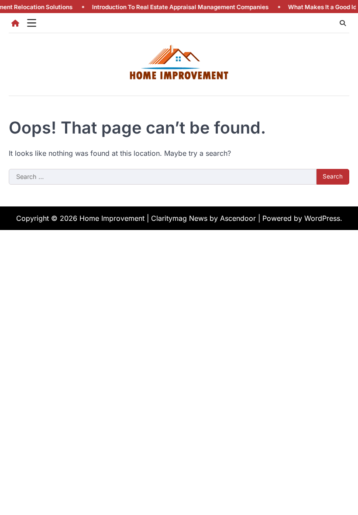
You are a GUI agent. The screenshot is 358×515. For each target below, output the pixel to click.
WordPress (322, 218)
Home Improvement (112, 218)
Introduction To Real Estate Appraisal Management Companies (174, 6)
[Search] (342, 23)
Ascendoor (238, 218)
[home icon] (15, 23)
